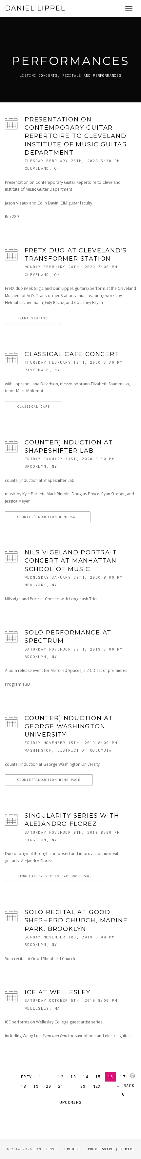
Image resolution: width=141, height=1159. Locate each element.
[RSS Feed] (132, 1076)
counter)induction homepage (47, 517)
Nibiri (128, 1149)
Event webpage (32, 318)
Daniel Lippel (35, 8)
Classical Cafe (33, 406)
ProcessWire (100, 1149)
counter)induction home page (48, 780)
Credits (73, 1149)
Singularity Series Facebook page (54, 876)
